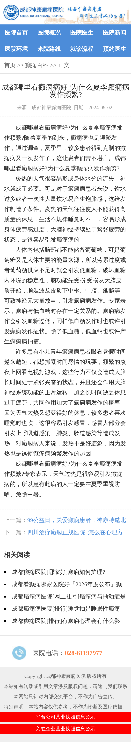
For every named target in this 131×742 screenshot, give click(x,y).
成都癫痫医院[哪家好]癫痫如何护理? (58, 572)
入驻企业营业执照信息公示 (65, 728)
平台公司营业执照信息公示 (65, 717)
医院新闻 (114, 32)
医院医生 (81, 32)
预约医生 (114, 49)
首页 (10, 65)
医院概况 (49, 32)
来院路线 (49, 49)
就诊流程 (81, 49)
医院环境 (16, 49)
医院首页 (16, 32)
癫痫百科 (36, 65)
